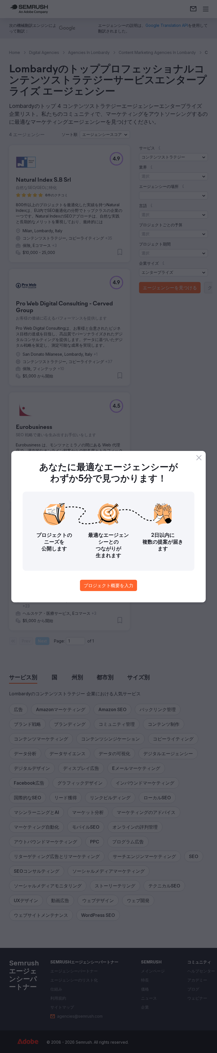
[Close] (199, 457)
